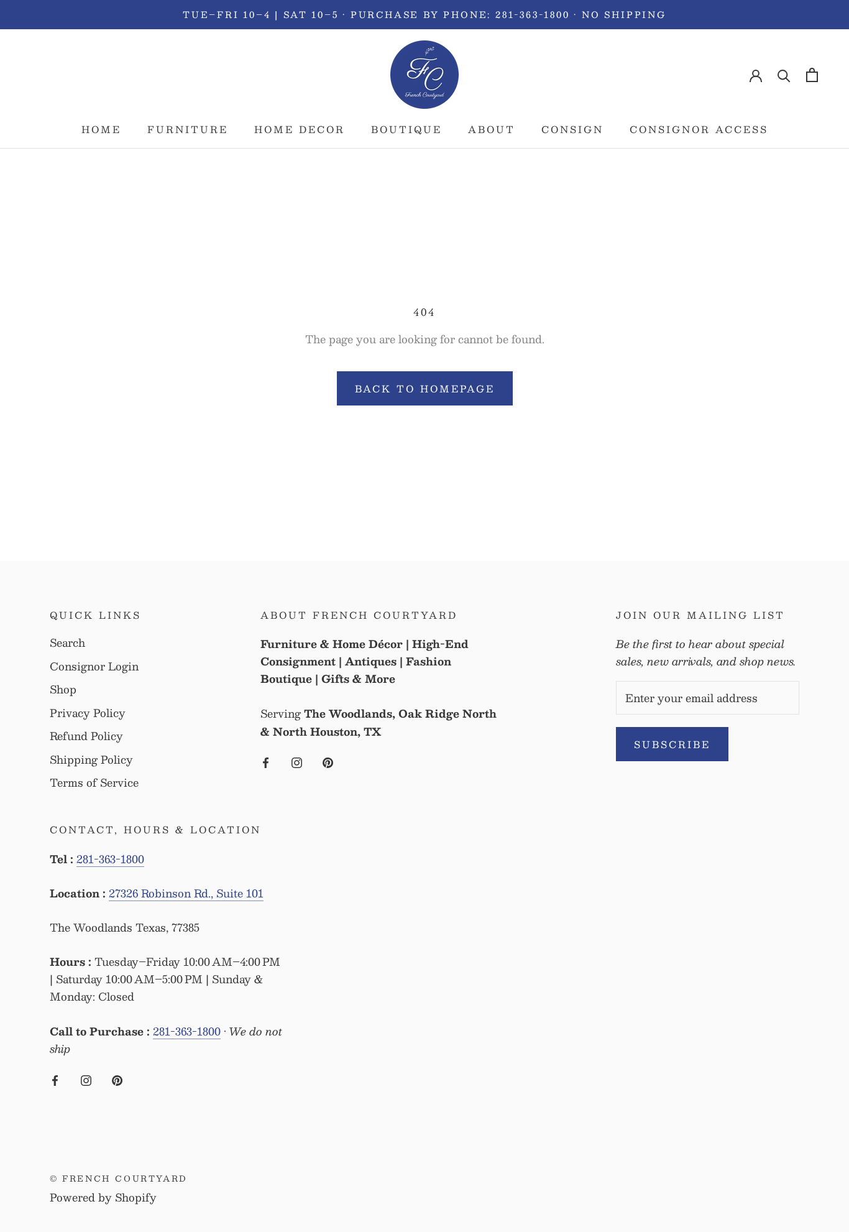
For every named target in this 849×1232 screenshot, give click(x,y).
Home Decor (299, 129)
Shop (63, 690)
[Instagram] (296, 761)
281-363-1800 (110, 859)
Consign (572, 129)
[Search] (784, 74)
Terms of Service (94, 783)
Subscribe (672, 744)
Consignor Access (699, 129)
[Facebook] (265, 761)
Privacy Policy (88, 713)
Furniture (187, 129)
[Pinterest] (328, 761)
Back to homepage (425, 388)
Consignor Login (94, 667)
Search (67, 643)
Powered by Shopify (103, 1197)
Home (101, 129)
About (491, 129)
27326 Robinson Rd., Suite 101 (186, 893)
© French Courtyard (119, 1178)
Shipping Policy (91, 760)
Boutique (406, 129)
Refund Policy (86, 736)
